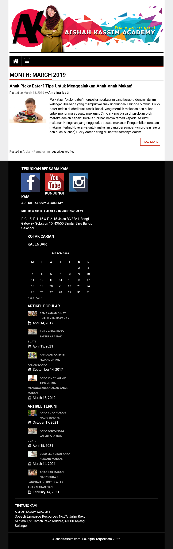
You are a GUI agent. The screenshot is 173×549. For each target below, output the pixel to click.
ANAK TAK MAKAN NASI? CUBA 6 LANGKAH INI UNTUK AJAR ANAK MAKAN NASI (46, 479)
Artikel (64, 151)
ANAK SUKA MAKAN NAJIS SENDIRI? (53, 415)
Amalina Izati (58, 93)
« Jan (31, 297)
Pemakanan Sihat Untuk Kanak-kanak (54, 316)
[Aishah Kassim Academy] (15, 61)
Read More (150, 141)
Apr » (39, 297)
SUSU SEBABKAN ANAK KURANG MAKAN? (55, 456)
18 (32, 286)
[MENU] (27, 61)
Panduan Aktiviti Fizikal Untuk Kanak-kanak (46, 359)
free (71, 151)
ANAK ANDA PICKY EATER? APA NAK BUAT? (46, 336)
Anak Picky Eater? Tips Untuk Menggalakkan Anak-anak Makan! (70, 86)
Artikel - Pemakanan (36, 151)
